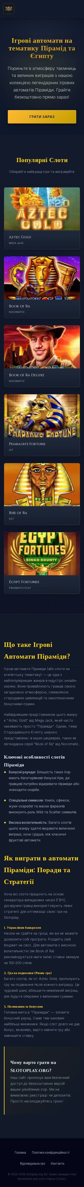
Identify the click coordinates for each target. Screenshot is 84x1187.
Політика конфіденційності (50, 1152)
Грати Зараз (42, 117)
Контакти (57, 1163)
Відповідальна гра (32, 1163)
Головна (20, 1152)
